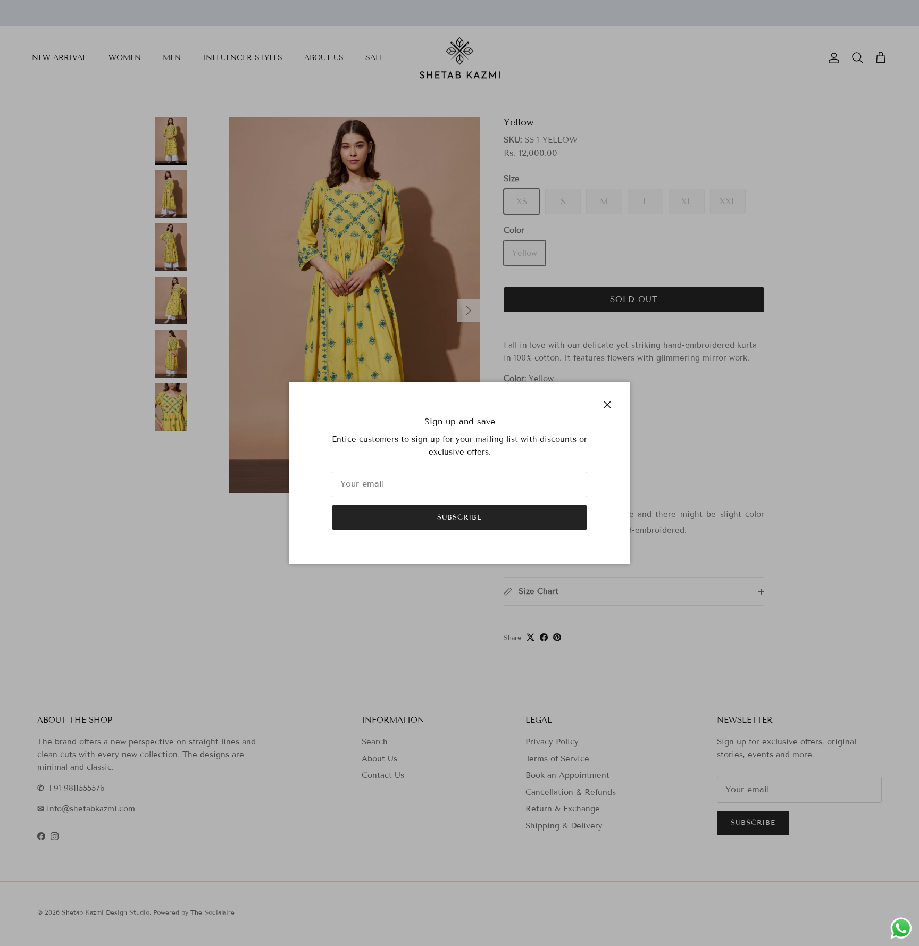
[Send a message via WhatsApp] (901, 928)
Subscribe (459, 517)
